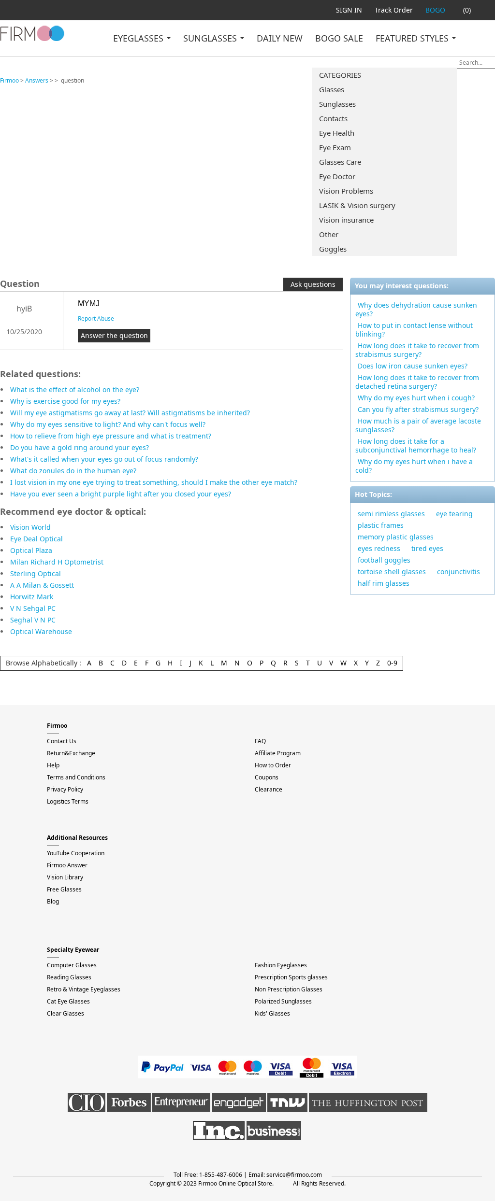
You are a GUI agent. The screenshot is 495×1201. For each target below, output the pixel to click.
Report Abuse (96, 318)
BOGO (435, 9)
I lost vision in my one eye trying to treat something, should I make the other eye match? (153, 482)
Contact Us (61, 741)
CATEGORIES (340, 75)
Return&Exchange (71, 753)
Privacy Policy (65, 789)
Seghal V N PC (33, 619)
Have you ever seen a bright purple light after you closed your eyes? (120, 493)
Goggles (333, 249)
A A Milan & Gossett (42, 585)
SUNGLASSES (211, 38)
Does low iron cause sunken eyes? (412, 365)
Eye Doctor (337, 176)
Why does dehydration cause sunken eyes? (416, 309)
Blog (53, 901)
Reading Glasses (69, 977)
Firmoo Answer (67, 865)
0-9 (392, 662)
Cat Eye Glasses (68, 1001)
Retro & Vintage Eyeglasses (83, 989)
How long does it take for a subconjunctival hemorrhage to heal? (415, 445)
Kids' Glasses (272, 1013)
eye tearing (454, 513)
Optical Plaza (31, 550)
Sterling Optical (35, 573)
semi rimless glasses (391, 513)
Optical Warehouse (41, 631)
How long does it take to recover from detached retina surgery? (417, 382)
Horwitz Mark (31, 596)
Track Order (394, 9)
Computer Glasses (72, 965)
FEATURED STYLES (413, 38)
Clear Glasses (65, 1013)
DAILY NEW (280, 38)
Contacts (333, 118)
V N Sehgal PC (33, 608)
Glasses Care (340, 162)
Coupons (266, 777)
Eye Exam (335, 147)
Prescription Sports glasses (291, 977)
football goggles (384, 560)
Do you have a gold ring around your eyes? (79, 447)
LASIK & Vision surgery (357, 205)
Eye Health (336, 133)
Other (328, 234)
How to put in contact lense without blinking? (414, 330)
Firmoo (9, 80)
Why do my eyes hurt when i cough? (416, 397)
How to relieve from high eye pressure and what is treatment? (110, 435)
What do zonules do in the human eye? (73, 470)
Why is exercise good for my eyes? (65, 401)
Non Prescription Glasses (288, 989)
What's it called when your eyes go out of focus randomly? (104, 459)
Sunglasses (337, 104)
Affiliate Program (278, 753)
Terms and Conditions (76, 777)
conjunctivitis (458, 571)
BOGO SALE (339, 38)
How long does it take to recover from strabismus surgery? (417, 350)
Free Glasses (64, 889)
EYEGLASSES (139, 38)
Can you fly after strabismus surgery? (418, 409)
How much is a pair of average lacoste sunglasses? (418, 425)
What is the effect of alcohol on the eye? (74, 389)
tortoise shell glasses (392, 571)
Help (53, 765)
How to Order (273, 765)
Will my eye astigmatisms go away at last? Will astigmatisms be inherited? (130, 412)
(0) (467, 9)
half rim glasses (383, 583)
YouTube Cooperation (75, 853)
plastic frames (381, 525)
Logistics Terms (67, 801)
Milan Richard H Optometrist (56, 561)
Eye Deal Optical (36, 538)
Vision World (30, 527)
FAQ (260, 741)
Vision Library (65, 877)
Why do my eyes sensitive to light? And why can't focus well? (107, 424)
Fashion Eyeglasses (281, 965)
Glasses (331, 89)
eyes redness (379, 548)
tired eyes (427, 548)
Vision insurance (346, 220)
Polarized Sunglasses (283, 1001)
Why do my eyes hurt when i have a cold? (414, 466)
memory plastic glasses (396, 536)
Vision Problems (346, 191)
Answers (36, 80)
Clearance (268, 789)
